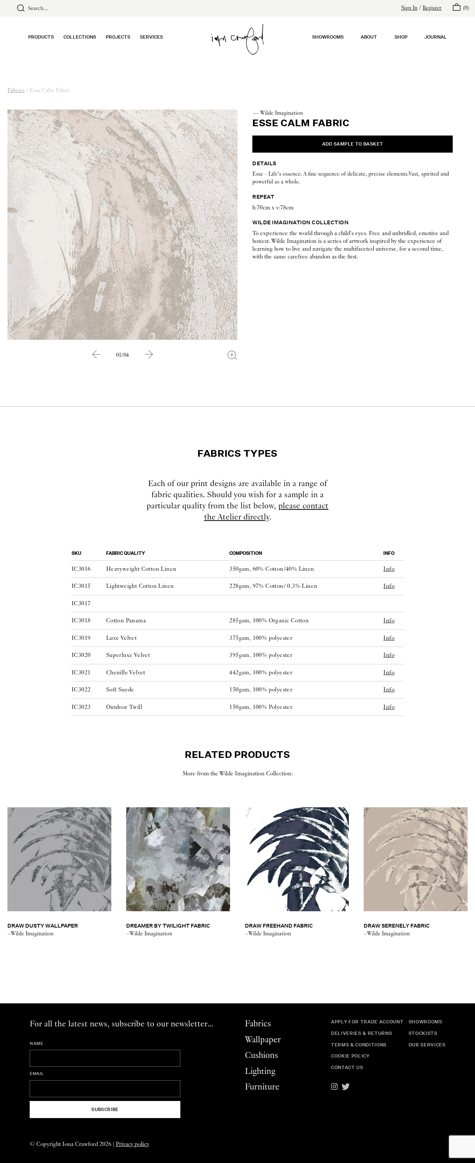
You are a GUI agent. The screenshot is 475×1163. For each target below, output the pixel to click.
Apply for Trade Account (367, 1021)
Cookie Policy (350, 1056)
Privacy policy (132, 1144)
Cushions (261, 1055)
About (369, 37)
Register (432, 8)
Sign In (409, 8)
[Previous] (96, 354)
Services (151, 37)
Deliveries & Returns (361, 1033)
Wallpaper (263, 1040)
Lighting (260, 1071)
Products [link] (41, 37)
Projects (118, 37)
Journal (436, 37)
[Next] (149, 354)
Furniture (262, 1087)
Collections (79, 37)
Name (36, 1043)
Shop (400, 37)
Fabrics (15, 91)
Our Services (427, 1045)
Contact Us (347, 1067)
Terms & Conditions (359, 1045)
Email (37, 1073)
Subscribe (105, 1109)
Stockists (423, 1033)
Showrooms (328, 37)
